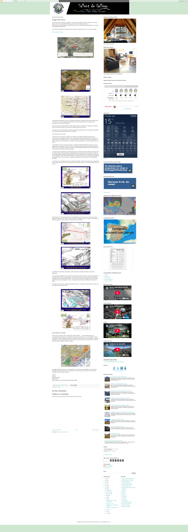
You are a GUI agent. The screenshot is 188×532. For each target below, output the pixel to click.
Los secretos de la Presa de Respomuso (119, 376)
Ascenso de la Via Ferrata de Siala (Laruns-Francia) (121, 390)
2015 (106, 487)
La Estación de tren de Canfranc (117, 426)
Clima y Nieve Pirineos (126, 503)
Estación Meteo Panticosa (127, 484)
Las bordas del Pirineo (115, 433)
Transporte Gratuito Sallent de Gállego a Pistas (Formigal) (122, 412)
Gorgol (123, 494)
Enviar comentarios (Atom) (63, 432)
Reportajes (107, 276)
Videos (106, 274)
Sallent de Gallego (109, 466)
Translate (113, 451)
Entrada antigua (95, 429)
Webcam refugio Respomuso (128, 480)
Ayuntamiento (124, 500)
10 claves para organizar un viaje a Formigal (113, 440)
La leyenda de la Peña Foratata (117, 419)
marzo (107, 513)
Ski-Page (124, 497)
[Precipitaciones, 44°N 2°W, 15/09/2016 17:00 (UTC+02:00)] (120, 206)
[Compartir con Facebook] (75, 385)
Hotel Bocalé (124, 496)
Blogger (109, 521)
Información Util (108, 277)
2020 (106, 478)
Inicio (77, 429)
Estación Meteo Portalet (126, 483)
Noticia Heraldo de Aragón (57, 32)
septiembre (108, 493)
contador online (107, 192)
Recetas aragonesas (109, 279)
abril (107, 511)
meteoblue (106, 158)
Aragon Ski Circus (109, 503)
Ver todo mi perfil (107, 467)
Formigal (136, 106)
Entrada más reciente (57, 429)
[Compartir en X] (73, 385)
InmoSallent (124, 499)
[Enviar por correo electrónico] (70, 385)
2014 (106, 488)
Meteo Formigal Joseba (126, 486)
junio (107, 498)
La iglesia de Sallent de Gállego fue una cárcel (120, 398)
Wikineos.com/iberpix (126, 506)
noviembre (108, 492)
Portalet (123, 491)
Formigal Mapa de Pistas (127, 502)
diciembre (108, 490)
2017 (106, 483)
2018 (106, 482)
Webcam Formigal (125, 481)
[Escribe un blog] (72, 385)
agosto (107, 495)
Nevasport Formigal (126, 505)
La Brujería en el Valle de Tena (112, 507)
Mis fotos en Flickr (108, 454)
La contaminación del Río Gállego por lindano (120, 405)
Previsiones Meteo (108, 280)
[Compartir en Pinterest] (76, 385)
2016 (106, 485)
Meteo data (124, 493)
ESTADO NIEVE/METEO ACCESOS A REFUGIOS (114, 361)
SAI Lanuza (124, 490)
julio (107, 497)
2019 (106, 480)
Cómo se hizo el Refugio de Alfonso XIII (118, 383)
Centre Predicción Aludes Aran (128, 478)
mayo (107, 509)
